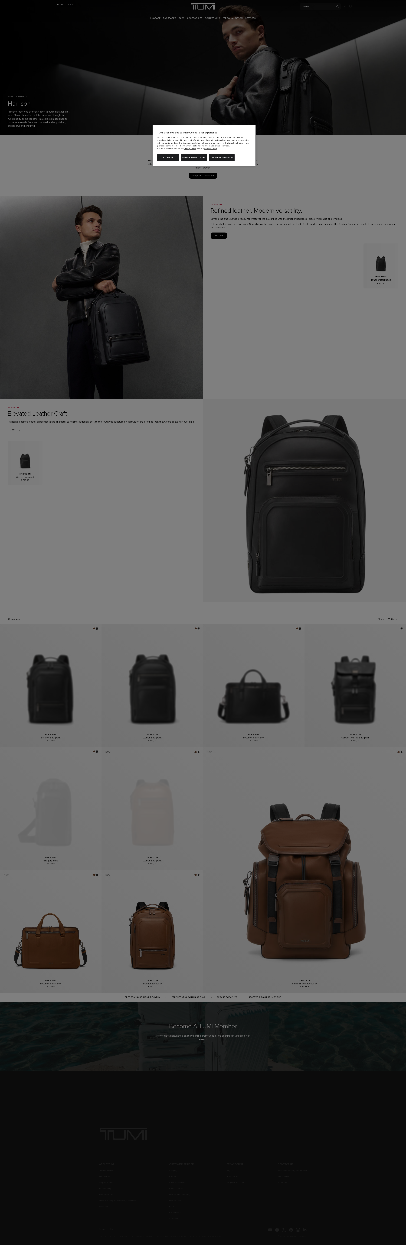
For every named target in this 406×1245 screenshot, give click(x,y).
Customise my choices (222, 157)
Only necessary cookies (193, 157)
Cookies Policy (210, 149)
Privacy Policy (190, 149)
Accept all (168, 157)
